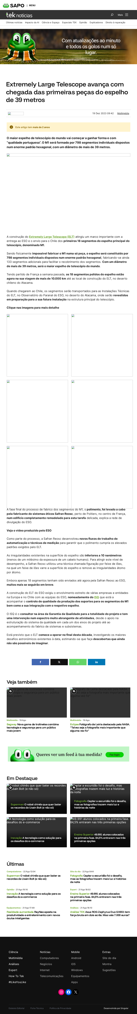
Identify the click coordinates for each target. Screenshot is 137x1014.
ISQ (96, 597)
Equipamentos (14, 907)
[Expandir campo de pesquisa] (112, 15)
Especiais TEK (69, 22)
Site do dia (75, 871)
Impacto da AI (32, 22)
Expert (73, 889)
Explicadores (96, 22)
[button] (40, 662)
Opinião (83, 22)
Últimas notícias (14, 22)
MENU (32, 5)
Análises (74, 907)
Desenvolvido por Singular (116, 1008)
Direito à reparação (115, 22)
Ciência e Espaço (50, 22)
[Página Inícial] (19, 15)
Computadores (14, 871)
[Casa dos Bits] (16, 113)
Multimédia (123, 113)
